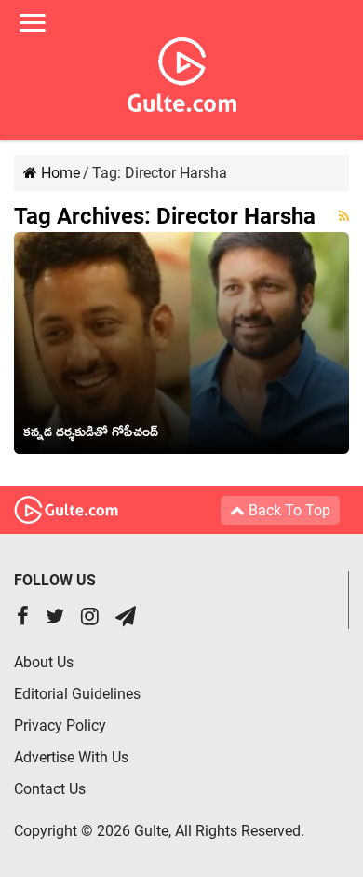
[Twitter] (55, 618)
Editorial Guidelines (77, 694)
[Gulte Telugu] (182, 70)
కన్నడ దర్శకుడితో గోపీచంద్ (90, 435)
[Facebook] (23, 618)
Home (58, 173)
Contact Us (50, 789)
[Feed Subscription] (344, 216)
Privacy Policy (60, 725)
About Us (44, 662)
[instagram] (89, 618)
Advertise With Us (71, 757)
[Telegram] (126, 618)
